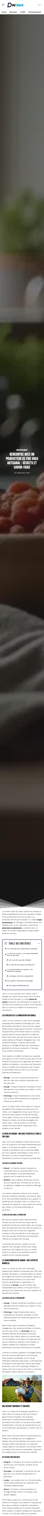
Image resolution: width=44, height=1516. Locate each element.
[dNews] (15, 5)
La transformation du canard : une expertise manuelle (20, 970)
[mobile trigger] (4, 5)
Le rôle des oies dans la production (22, 965)
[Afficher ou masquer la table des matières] (35, 943)
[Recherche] (34, 5)
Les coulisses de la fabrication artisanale (22, 949)
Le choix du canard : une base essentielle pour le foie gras (22, 954)
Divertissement (22, 450)
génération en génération (12, 928)
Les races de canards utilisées (20, 960)
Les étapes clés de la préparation (21, 976)
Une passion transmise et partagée (20, 981)
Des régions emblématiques (19, 985)
